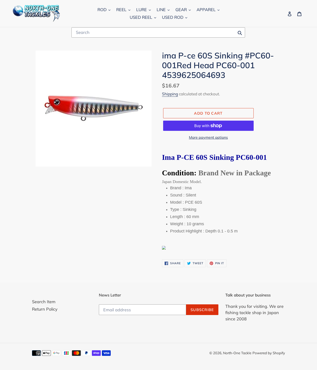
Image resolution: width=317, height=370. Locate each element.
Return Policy (45, 309)
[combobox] (158, 32)
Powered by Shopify (268, 353)
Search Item (43, 301)
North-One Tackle (237, 353)
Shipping (170, 93)
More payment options (208, 137)
